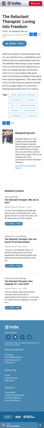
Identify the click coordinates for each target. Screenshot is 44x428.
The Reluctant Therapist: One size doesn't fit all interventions (21, 240)
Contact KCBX (10, 392)
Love (12, 105)
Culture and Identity (11, 197)
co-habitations (16, 116)
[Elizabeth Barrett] (7, 137)
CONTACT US (10, 388)
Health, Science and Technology (23, 95)
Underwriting (9, 380)
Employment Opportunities (15, 395)
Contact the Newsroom (13, 398)
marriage (30, 100)
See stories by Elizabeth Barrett (25, 167)
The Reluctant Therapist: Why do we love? (22, 201)
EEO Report (9, 355)
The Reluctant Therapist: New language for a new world (19, 282)
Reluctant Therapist (28, 105)
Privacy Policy (10, 362)
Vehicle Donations (11, 378)
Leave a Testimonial (12, 400)
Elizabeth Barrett (20, 31)
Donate (36, 3)
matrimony (32, 116)
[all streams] (41, 425)
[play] (3, 425)
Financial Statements (12, 360)
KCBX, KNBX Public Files (13, 357)
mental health (16, 100)
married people (30, 110)
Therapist (14, 110)
